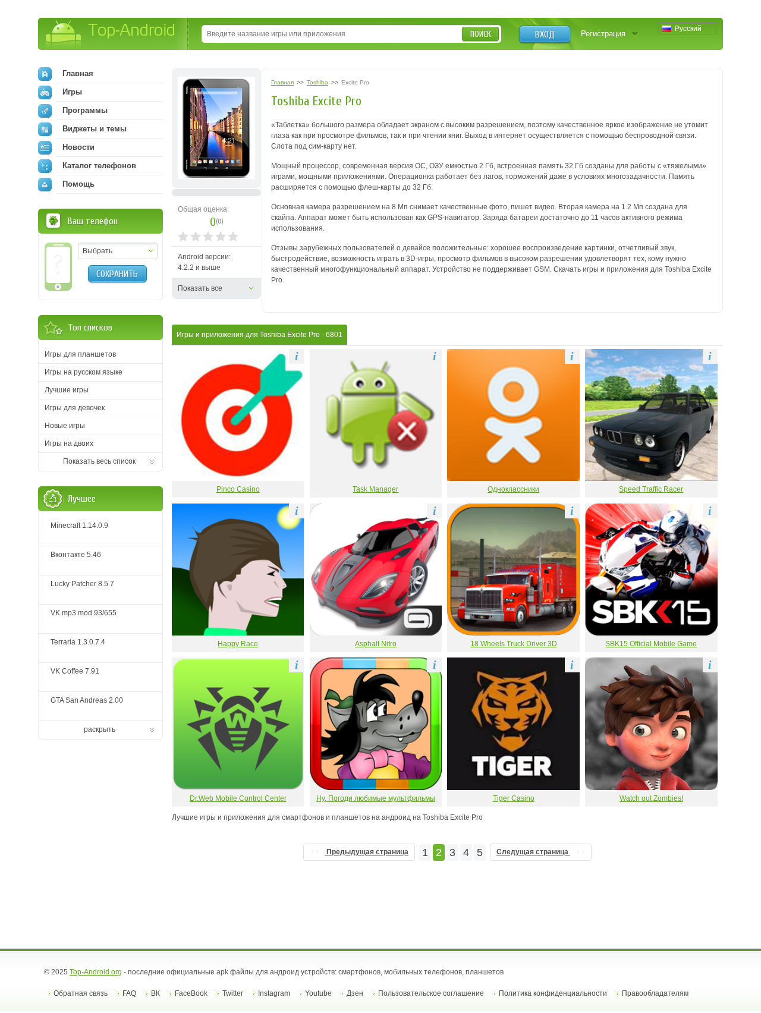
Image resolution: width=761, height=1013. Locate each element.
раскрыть (99, 729)
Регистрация (603, 33)
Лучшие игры (67, 390)
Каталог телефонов (99, 165)
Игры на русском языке (83, 372)
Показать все (200, 288)
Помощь (78, 184)
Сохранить (117, 274)
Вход (545, 34)
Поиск (480, 34)
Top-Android (111, 34)
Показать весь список (99, 461)
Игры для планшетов (80, 354)
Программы (85, 110)
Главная (77, 73)
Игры (72, 91)
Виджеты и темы (94, 128)
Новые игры (65, 425)
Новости (78, 147)
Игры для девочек (75, 408)
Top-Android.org (96, 972)
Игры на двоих (69, 443)
